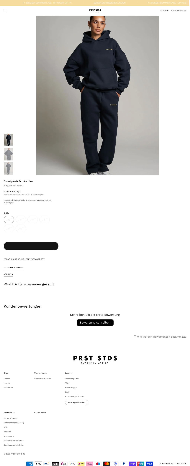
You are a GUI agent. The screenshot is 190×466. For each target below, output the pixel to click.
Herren (7, 383)
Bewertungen (71, 388)
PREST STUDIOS (18, 454)
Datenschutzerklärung (14, 423)
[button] (5, 11)
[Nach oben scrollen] (182, 460)
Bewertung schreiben (93, 322)
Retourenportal (72, 379)
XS (11, 220)
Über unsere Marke (42, 379)
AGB (5, 427)
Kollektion (8, 388)
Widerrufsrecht (10, 418)
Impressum (9, 436)
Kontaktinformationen (14, 441)
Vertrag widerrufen (76, 402)
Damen (7, 379)
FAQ (66, 383)
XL (11, 229)
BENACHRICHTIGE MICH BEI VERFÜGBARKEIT (24, 259)
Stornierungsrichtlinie (13, 445)
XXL (22, 229)
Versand (7, 432)
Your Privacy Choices (74, 396)
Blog (67, 392)
